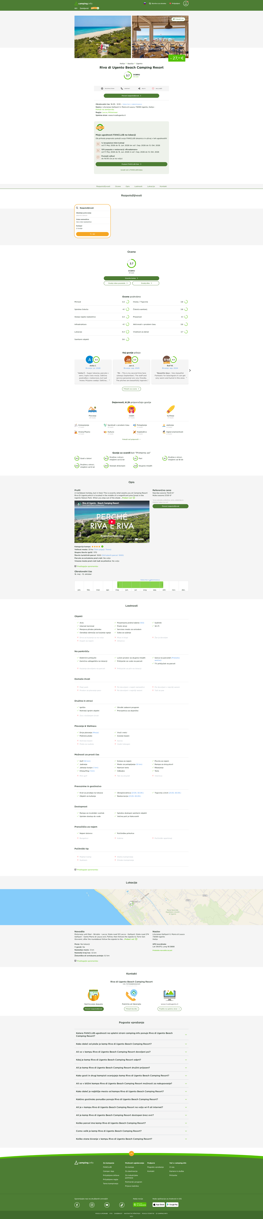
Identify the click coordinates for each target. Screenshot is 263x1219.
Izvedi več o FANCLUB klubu (131, 170)
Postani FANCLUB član (130, 164)
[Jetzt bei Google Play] (172, 1204)
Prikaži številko (131, 1009)
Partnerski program (133, 1182)
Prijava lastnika (132, 1186)
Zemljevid (84, 8)
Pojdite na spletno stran (168, 1009)
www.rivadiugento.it (117, 115)
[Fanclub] (95, 8)
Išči (75, 8)
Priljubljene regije (110, 1179)
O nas (171, 1167)
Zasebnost (118, 1213)
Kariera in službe (176, 1171)
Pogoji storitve (148, 1213)
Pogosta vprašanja (155, 1167)
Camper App (108, 1171)
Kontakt (150, 1171)
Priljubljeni (176, 3)
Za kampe (129, 1167)
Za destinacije (131, 1171)
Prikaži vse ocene (130, 389)
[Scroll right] (190, 370)
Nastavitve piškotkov (132, 1213)
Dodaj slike (145, 283)
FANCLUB (107, 1167)
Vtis (110, 1213)
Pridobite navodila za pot (162, 950)
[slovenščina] (144, 3)
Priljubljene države (111, 1175)
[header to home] (83, 3)
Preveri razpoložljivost (130, 96)
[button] (92, 214)
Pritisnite (173, 1175)
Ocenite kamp (130, 278)
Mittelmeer (113, 112)
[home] (83, 1162)
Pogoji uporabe (101, 1213)
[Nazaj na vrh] (131, 1153)
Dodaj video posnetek (116, 283)
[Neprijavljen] (186, 3)
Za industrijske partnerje (131, 1176)
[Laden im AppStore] (159, 1204)
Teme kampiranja (110, 1183)
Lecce (104, 112)
